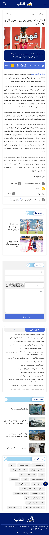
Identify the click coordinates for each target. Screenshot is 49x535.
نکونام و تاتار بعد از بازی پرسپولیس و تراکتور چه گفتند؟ (27, 385)
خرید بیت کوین (38, 465)
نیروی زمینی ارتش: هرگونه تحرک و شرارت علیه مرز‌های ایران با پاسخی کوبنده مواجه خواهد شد (25, 353)
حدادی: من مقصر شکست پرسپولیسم (32, 372)
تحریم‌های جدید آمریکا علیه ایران (17, 448)
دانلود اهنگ (14, 479)
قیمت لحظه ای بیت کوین (35, 503)
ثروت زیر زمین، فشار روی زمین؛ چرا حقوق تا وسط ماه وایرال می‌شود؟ (17, 435)
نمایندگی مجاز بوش (37, 470)
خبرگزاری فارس (36, 177)
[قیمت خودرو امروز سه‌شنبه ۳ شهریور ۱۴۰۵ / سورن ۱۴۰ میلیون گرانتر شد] (36, 422)
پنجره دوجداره (23, 465)
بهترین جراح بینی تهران (28, 475)
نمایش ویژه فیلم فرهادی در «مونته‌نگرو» (31, 376)
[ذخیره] (42, 193)
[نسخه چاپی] (38, 193)
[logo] (25, 3)
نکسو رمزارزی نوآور (22, 484)
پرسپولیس (14, 200)
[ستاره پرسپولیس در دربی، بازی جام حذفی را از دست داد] (31, 244)
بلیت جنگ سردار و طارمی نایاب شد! (33, 362)
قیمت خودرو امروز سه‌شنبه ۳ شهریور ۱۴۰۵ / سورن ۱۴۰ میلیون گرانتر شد (16, 422)
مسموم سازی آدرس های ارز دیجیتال (32, 489)
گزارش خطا (14, 184)
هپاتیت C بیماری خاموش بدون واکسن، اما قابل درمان (27, 345)
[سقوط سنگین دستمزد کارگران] (36, 409)
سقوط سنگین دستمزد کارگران (18, 409)
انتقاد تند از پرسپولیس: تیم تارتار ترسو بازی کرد (29, 334)
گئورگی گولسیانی (26, 200)
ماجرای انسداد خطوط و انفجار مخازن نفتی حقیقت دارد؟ (26, 389)
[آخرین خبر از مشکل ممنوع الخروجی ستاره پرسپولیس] (31, 226)
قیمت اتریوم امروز (14, 507)
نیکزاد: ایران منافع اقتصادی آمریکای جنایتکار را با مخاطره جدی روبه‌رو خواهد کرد (26, 380)
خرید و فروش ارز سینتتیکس (34, 498)
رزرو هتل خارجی (38, 484)
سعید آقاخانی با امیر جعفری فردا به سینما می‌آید (29, 341)
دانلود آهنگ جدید (37, 479)
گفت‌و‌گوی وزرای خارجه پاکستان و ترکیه (32, 348)
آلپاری (25, 479)
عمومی (34, 14)
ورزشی (41, 14)
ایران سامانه (20, 533)
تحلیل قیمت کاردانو (21, 493)
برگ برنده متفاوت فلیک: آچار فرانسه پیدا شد (30, 369)
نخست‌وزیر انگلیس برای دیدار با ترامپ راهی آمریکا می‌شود (26, 358)
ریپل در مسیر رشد (37, 493)
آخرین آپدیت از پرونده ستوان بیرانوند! (32, 365)
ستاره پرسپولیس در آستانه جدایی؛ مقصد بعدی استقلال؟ (26, 338)
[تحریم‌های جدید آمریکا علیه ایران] (36, 448)
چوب (41, 475)
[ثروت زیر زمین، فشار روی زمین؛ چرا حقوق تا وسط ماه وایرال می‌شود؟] (36, 435)
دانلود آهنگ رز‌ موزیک (19, 470)
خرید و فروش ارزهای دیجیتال (34, 507)
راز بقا (12, 465)
